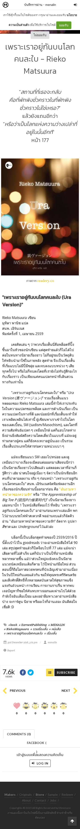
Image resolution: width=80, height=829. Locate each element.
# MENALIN (56, 624)
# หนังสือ (55, 629)
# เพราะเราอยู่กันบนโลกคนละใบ (23, 633)
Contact (40, 800)
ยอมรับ (63, 25)
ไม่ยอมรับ (40, 35)
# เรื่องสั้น (50, 633)
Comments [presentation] (19, 734)
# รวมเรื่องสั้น (39, 629)
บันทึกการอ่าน (33, 4)
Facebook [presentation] (36, 744)
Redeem (67, 794)
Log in (42, 763)
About (26, 800)
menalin (50, 4)
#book (12, 624)
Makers (15, 5)
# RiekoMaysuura (16, 629)
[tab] (19, 733)
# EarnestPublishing (33, 624)
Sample (53, 794)
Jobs (53, 800)
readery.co (45, 280)
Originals (25, 794)
